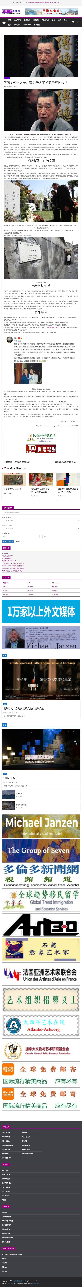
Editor (15, 87)
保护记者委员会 (6, 1183)
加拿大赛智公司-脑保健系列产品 (12, 571)
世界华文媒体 (6, 1137)
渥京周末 (24, 1141)
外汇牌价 (30, 591)
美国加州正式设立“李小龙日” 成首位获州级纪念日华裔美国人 (47, 2)
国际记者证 (5, 1170)
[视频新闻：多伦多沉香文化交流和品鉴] (41, 680)
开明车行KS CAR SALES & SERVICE (13, 563)
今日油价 (30, 587)
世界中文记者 (6, 1141)
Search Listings (8, 541)
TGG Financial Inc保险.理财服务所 (13, 566)
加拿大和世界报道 (27, 1154)
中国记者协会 (6, 1187)
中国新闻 (36, 20)
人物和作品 (45, 20)
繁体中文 (37, 25)
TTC (29, 583)
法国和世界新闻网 (7, 1145)
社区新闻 (17, 25)
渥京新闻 (4, 1212)
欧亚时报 (24, 1133)
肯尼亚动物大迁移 (21, 805)
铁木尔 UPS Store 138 (9, 561)
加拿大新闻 (17, 20)
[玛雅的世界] (41, 750)
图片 (65, 20)
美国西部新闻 (26, 1145)
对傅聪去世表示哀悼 (52, 327)
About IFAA (27, 25)
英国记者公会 (6, 1191)
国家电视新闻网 (6, 1217)
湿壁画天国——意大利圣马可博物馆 (17, 462)
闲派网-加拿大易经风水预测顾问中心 (13, 568)
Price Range (6, 533)
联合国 (4, 1200)
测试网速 (5, 595)
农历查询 (30, 595)
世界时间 (55, 587)
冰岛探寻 (19, 794)
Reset (18, 541)
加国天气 (5, 583)
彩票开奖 (55, 591)
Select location (6, 517)
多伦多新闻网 (6, 1133)
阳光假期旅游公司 (7, 556)
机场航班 (5, 587)
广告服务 (4, 1263)
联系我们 (4, 1258)
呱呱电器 (5, 553)
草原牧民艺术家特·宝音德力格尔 (66, 462)
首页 (9, 20)
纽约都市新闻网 (6, 1158)
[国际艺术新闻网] (4, 22)
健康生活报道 (26, 1149)
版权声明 (4, 1271)
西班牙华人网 (26, 1137)
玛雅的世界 (9, 778)
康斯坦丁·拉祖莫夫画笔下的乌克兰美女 (40, 490)
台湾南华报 (5, 1154)
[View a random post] (78, 22)
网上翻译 (5, 591)
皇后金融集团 (6, 558)
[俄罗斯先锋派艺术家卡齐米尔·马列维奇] (68, 474)
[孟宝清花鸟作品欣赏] (14, 474)
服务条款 (4, 1267)
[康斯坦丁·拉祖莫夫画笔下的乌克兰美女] (41, 474)
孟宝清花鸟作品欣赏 (13, 489)
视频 (9, 25)
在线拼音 (55, 595)
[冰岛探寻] (8, 795)
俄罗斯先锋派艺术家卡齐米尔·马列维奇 (68, 490)
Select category (7, 525)
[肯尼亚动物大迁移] (8, 806)
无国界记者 (5, 1196)
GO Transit (55, 583)
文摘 (53, 20)
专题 (59, 20)
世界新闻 (27, 20)
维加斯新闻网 (6, 1149)
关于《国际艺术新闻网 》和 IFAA (12, 1254)
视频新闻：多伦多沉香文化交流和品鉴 (23, 708)
